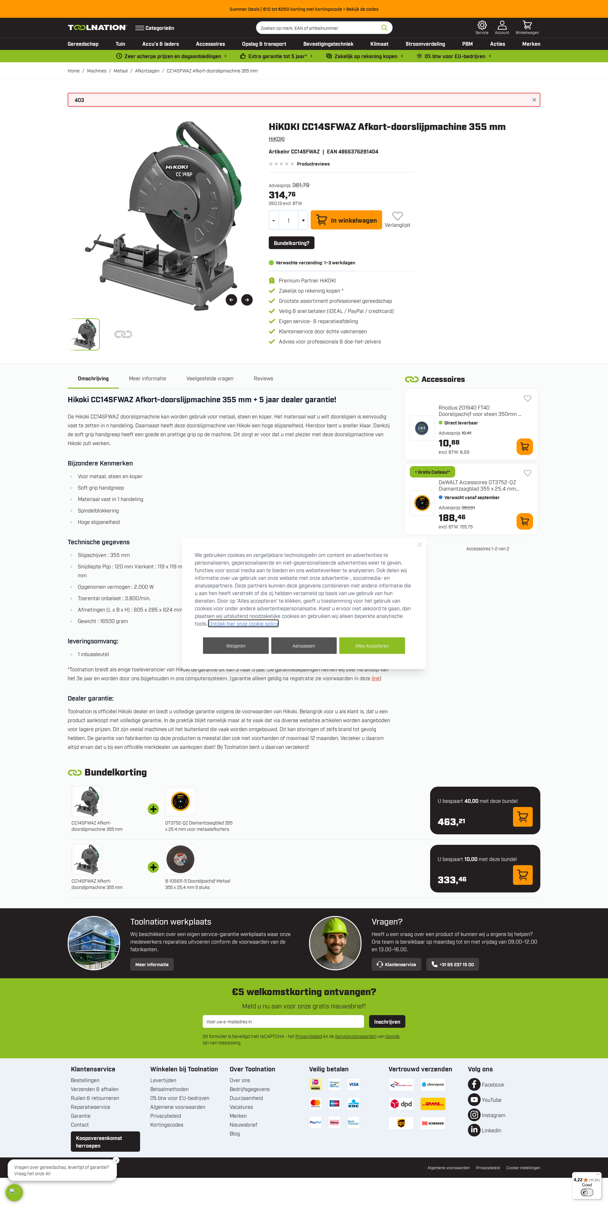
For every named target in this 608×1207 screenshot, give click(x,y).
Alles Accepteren (372, 645)
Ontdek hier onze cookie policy (243, 623)
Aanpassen (304, 645)
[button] (14, 1192)
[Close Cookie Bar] (419, 544)
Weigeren (236, 645)
